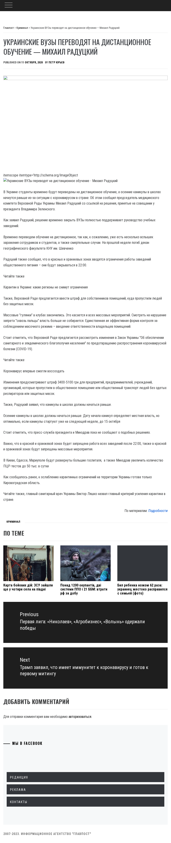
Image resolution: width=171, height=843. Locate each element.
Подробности (158, 511)
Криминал (13, 521)
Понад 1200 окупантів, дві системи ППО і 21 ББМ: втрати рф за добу (83, 589)
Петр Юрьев (56, 62)
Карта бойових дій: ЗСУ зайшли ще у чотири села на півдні (28, 587)
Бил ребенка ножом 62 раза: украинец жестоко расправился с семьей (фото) (142, 589)
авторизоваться (80, 717)
